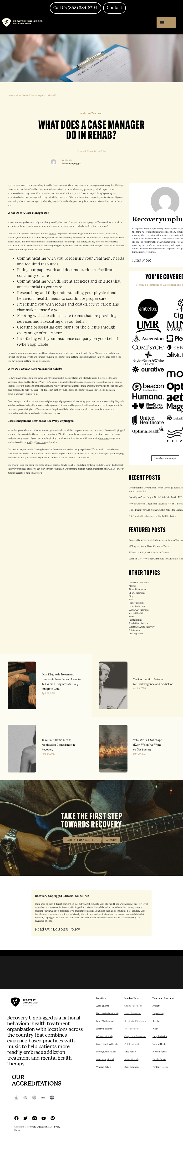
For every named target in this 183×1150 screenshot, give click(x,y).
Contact (111, 840)
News (131, 616)
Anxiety (156, 1006)
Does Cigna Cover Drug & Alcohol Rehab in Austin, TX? (155, 497)
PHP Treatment (131, 1044)
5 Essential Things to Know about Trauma (149, 552)
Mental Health (136, 613)
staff (29, 442)
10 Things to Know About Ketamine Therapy (150, 546)
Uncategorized (136, 633)
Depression (157, 1013)
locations (41, 442)
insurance (104, 438)
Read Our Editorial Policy (57, 929)
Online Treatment (133, 1006)
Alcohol (132, 586)
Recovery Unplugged (37, 1127)
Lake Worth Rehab (105, 1021)
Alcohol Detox (159, 1052)
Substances (134, 630)
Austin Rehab (102, 1006)
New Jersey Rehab (105, 1059)
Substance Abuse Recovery (142, 627)
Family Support (136, 603)
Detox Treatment (132, 1013)
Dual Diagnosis (131, 1067)
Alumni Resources (137, 589)
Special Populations (138, 623)
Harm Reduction (137, 606)
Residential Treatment (135, 1021)
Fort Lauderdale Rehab (107, 1013)
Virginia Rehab (103, 1067)
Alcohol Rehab (131, 1059)
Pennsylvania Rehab (106, 1052)
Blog (131, 596)
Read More (141, 260)
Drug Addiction (159, 1036)
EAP (130, 599)
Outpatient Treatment (135, 1036)
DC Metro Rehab (104, 1036)
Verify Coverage (165, 458)
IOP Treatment (131, 1029)
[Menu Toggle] (162, 22)
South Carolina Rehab (106, 1044)
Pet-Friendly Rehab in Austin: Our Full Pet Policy (152, 516)
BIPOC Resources (137, 593)
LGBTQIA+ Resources (139, 610)
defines (52, 233)
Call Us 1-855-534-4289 (82, 840)
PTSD (155, 1029)
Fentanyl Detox (160, 1067)
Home (11, 95)
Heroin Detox (159, 1059)
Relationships (135, 620)
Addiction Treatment (139, 582)
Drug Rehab (130, 1052)
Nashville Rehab (104, 1029)
